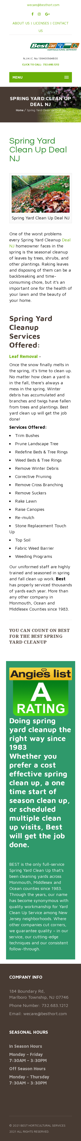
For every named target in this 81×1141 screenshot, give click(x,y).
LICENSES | (43, 23)
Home (20, 110)
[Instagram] (39, 14)
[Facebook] (32, 14)
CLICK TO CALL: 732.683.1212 (40, 64)
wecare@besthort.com (42, 5)
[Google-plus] (47, 14)
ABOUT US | (22, 23)
